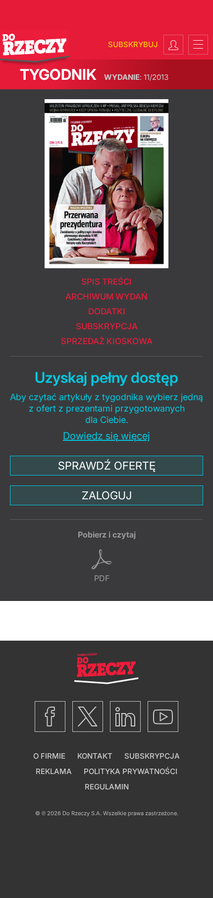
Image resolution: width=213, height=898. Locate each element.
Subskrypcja (107, 326)
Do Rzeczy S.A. (82, 813)
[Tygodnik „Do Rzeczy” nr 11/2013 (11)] (106, 178)
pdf (101, 578)
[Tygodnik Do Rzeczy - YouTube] (163, 716)
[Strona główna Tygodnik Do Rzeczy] (34, 48)
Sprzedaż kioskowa (107, 341)
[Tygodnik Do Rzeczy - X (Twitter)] (87, 716)
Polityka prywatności (130, 771)
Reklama (54, 771)
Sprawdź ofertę (107, 465)
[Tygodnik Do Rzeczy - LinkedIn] (125, 716)
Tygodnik (58, 74)
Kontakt (94, 756)
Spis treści (106, 282)
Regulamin (107, 786)
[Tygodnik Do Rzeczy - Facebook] (50, 716)
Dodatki (106, 311)
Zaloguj (107, 495)
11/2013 (136, 77)
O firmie (49, 756)
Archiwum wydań (106, 296)
